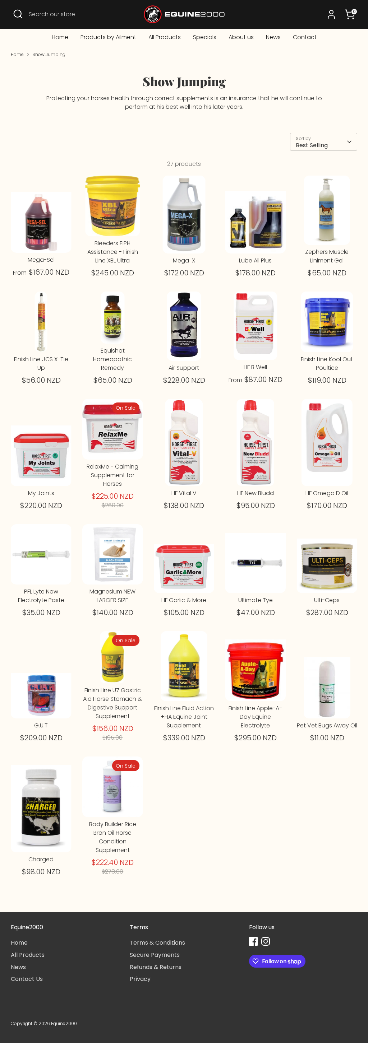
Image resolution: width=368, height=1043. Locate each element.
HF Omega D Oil (326, 493)
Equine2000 (64, 1023)
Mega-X (184, 260)
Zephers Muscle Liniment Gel (327, 256)
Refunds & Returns (155, 967)
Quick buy (41, 241)
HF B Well (255, 367)
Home (60, 37)
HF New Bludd (255, 493)
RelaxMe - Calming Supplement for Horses (112, 475)
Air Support (184, 368)
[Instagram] (265, 941)
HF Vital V (184, 493)
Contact (305, 37)
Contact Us (27, 979)
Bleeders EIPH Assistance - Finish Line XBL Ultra (112, 252)
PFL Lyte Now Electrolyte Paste (41, 595)
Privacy (140, 979)
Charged (41, 859)
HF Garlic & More (183, 600)
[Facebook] (253, 941)
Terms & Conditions (157, 943)
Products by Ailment (108, 37)
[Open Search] (18, 14)
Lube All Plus (255, 260)
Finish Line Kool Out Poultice (327, 363)
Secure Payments (155, 955)
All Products (164, 37)
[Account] (331, 14)
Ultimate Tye (255, 600)
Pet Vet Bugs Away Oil (327, 725)
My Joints (41, 493)
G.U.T (41, 725)
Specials (204, 37)
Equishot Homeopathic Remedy (112, 359)
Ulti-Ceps (327, 600)
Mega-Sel (41, 260)
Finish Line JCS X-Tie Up (41, 363)
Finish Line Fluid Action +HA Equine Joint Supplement (184, 717)
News (273, 37)
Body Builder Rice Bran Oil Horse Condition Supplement (112, 837)
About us (241, 37)
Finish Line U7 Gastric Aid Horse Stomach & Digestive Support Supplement (112, 703)
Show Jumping (48, 54)
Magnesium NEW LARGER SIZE (112, 595)
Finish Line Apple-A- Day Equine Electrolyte (255, 717)
